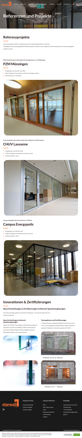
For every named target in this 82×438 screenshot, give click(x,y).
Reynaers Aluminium (48, 412)
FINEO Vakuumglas (41, 4)
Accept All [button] (76, 434)
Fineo (44, 409)
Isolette (45, 417)
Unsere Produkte (27, 407)
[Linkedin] (3, 409)
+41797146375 (67, 409)
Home (16, 4)
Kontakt (59, 4)
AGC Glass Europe (48, 407)
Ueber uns (23, 4)
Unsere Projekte (27, 409)
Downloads (67, 4)
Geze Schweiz (46, 414)
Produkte (31, 4)
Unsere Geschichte (28, 405)
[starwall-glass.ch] (6, 4)
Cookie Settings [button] (68, 434)
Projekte (51, 4)
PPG (44, 405)
